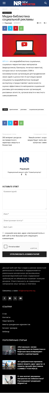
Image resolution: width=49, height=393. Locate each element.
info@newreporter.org (26, 291)
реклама (24, 109)
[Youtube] (20, 298)
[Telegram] (10, 298)
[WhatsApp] (21, 28)
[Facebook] (4, 28)
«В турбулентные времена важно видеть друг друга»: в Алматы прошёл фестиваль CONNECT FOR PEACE (31, 365)
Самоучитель (14, 9)
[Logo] (24, 3)
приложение (13, 109)
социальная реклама (36, 109)
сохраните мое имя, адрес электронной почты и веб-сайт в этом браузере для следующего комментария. (23, 235)
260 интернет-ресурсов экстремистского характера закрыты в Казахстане (11, 141)
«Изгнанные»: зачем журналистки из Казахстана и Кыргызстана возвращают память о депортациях (31, 350)
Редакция (8, 23)
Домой (4, 9)
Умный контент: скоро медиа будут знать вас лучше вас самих (37, 140)
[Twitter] (10, 28)
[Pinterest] (15, 28)
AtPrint (5, 61)
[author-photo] (24, 165)
